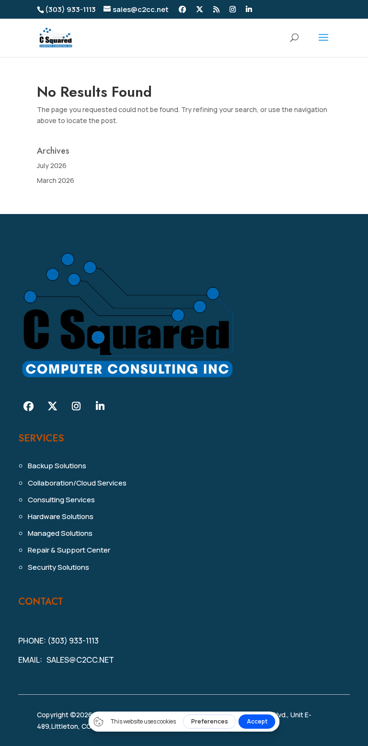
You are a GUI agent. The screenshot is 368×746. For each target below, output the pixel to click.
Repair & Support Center (69, 550)
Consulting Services (61, 500)
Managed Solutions (60, 533)
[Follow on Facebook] (28, 406)
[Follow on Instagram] (76, 406)
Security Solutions (58, 567)
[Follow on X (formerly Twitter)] (52, 406)
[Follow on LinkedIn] (100, 406)
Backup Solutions (57, 466)
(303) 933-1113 (70, 9)
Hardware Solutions (60, 516)
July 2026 (52, 165)
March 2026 (55, 180)
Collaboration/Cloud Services (77, 483)
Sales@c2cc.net (80, 660)
